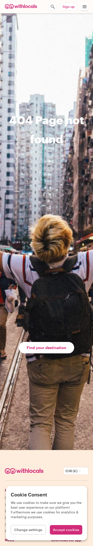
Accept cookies (66, 530)
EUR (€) (72, 471)
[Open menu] (84, 6)
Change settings (28, 530)
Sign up (68, 7)
